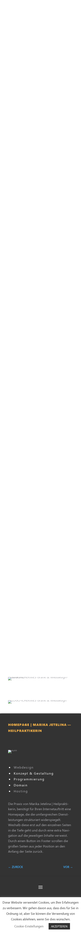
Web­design (24, 767)
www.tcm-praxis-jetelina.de (37, 742)
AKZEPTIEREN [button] (59, 926)
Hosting (21, 791)
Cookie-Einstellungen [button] (28, 926)
